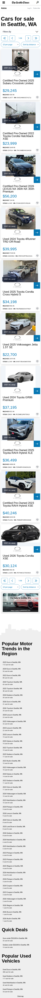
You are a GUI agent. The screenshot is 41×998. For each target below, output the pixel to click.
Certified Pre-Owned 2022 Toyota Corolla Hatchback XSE (18, 136)
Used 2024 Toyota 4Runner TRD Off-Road (19, 240)
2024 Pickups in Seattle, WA (13, 808)
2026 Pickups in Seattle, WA (13, 880)
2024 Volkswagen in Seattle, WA (14, 795)
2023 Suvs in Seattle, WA (12, 677)
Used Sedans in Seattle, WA (13, 977)
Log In (29, 8)
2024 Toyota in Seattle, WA (12, 683)
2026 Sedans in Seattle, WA (13, 834)
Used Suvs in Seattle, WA (12, 971)
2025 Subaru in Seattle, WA (12, 742)
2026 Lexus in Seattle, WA (12, 815)
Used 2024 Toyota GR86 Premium (17, 398)
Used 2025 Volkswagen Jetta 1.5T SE (20, 346)
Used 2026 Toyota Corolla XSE (18, 557)
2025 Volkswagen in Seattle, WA (14, 723)
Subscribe (36, 8)
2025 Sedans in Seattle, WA (13, 755)
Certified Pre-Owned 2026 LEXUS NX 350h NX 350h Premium (18, 189)
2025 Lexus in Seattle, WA (12, 736)
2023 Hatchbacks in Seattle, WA (14, 801)
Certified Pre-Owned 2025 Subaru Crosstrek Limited (18, 82)
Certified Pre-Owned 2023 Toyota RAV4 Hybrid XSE (18, 504)
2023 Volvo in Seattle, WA (12, 788)
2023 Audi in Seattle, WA (11, 762)
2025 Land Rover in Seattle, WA (14, 828)
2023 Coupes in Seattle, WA (13, 893)
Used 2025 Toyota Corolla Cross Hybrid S (18, 293)
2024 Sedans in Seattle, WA (13, 696)
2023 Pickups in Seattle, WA (13, 854)
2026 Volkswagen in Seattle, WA (14, 900)
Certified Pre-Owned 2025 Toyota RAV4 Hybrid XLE (18, 451)
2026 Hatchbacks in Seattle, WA (14, 874)
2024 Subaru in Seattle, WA (12, 775)
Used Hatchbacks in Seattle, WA (14, 984)
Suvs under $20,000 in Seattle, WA (15, 939)
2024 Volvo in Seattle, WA (12, 821)
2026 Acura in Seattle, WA (12, 913)
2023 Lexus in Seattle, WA (12, 729)
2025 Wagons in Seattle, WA (13, 867)
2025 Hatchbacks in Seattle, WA (14, 847)
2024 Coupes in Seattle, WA (13, 887)
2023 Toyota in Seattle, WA (12, 749)
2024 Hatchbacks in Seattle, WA (14, 841)
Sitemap (20, 996)
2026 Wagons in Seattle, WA (13, 907)
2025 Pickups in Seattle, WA (13, 861)
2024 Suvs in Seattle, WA (12, 670)
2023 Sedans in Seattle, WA (13, 782)
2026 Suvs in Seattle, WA (12, 703)
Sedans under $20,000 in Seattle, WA (16, 946)
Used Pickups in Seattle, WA (13, 990)
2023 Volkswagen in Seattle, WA (14, 769)
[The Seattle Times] (20, 2)
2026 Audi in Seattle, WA (11, 920)
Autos (3, 8)
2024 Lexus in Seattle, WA (12, 716)
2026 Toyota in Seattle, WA (12, 709)
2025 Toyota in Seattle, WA (12, 690)
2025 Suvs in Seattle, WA (12, 663)
